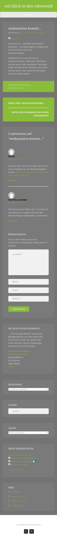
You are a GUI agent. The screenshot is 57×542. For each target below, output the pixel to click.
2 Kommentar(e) (38, 33)
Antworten (12, 180)
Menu (28, 15)
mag (39, 525)
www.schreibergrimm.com (19, 455)
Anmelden (15, 492)
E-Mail (11, 367)
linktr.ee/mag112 (15, 470)
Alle (20, 85)
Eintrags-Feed (17, 497)
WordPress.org (17, 506)
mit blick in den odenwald (29, 5)
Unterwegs (26, 85)
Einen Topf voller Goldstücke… (26, 103)
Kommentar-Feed (18, 501)
